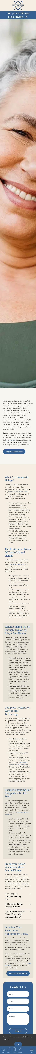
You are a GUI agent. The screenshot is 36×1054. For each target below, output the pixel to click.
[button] (18, 897)
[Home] (3, 1050)
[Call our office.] (14, 1050)
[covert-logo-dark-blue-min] (18, 2)
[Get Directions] (20, 1050)
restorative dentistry (17, 564)
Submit (18, 1031)
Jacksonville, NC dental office (17, 492)
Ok (18, 1044)
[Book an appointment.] (9, 1050)
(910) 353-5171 (10, 440)
